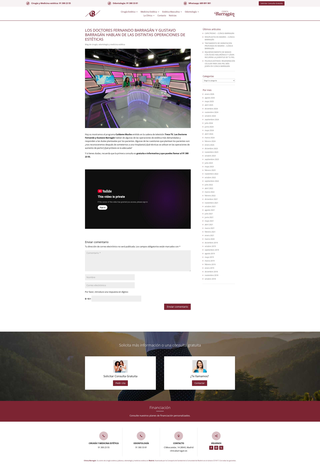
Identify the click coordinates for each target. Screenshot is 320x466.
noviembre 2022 (211, 174)
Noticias (172, 16)
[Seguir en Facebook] (211, 448)
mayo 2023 (209, 166)
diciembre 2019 (211, 242)
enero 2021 (209, 235)
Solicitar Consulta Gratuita (272, 3)
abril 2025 (209, 105)
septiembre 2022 (212, 181)
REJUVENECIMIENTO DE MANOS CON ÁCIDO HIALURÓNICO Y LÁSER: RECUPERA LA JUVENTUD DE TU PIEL (219, 54)
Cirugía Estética (128, 12)
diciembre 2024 (211, 108)
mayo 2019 (209, 257)
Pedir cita (120, 383)
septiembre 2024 (212, 119)
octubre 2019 (210, 246)
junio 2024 (209, 127)
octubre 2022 (210, 177)
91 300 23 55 (65, 3)
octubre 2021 (210, 206)
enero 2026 (209, 94)
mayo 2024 (209, 130)
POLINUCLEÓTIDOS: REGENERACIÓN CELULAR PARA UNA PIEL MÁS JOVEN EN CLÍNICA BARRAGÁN (220, 63)
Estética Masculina (171, 12)
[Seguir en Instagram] (216, 448)
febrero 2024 (210, 141)
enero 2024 (209, 145)
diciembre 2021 (211, 199)
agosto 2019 (210, 253)
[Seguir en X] (221, 448)
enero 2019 (209, 268)
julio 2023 (209, 163)
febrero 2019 (210, 264)
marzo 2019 (209, 261)
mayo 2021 (209, 221)
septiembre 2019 (212, 250)
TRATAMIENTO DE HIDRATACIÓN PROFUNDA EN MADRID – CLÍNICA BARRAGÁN (219, 46)
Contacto (162, 16)
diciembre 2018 (211, 271)
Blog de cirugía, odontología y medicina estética (105, 44)
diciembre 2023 (211, 148)
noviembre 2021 (211, 203)
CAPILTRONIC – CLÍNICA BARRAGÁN (219, 33)
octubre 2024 (210, 116)
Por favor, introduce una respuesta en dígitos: (106, 292)
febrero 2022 (210, 195)
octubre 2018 (210, 279)
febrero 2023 (210, 170)
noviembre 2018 (211, 275)
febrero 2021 (210, 232)
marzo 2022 (209, 192)
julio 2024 (209, 123)
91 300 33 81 (132, 3)
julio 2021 (209, 213)
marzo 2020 (209, 239)
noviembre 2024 (211, 112)
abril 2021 (209, 224)
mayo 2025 (209, 101)
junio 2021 (209, 217)
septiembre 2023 (212, 159)
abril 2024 (209, 134)
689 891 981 (205, 3)
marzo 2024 (209, 137)
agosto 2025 (210, 98)
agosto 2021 (210, 210)
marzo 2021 (209, 228)
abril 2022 (209, 188)
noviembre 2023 (211, 152)
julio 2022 (209, 184)
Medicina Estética (149, 12)
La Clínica (148, 16)
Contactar (199, 383)
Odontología (191, 12)
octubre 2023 (210, 156)
